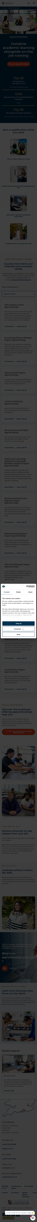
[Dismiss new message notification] (34, 1210)
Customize (17, 629)
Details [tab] (18, 592)
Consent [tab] (6, 592)
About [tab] (30, 592)
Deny (18, 634)
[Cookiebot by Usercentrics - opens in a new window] (26, 586)
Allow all (18, 623)
